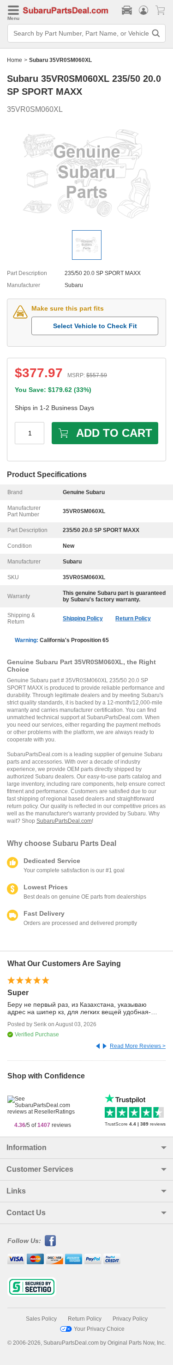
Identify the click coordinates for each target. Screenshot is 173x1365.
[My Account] (143, 10)
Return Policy (133, 618)
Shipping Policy (83, 618)
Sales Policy (41, 1319)
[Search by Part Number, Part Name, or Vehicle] (155, 33)
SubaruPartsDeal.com (64, 821)
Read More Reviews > (138, 1046)
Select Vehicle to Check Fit (95, 326)
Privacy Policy (130, 1319)
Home (14, 60)
